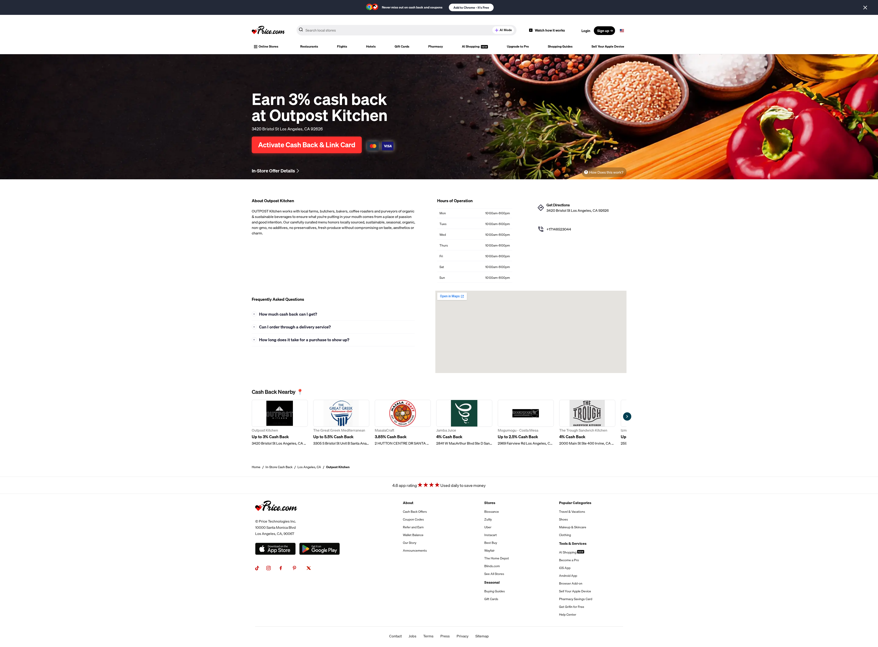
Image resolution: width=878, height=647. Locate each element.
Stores (489, 503)
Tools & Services (572, 543)
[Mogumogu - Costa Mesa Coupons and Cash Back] (526, 423)
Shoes (563, 519)
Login (585, 30)
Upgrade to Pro (518, 46)
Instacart (490, 534)
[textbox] (622, 30)
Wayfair (489, 550)
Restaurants (309, 46)
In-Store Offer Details (273, 170)
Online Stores (268, 46)
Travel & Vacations (572, 511)
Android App (568, 575)
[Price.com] (276, 515)
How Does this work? (606, 172)
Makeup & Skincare (572, 527)
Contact (395, 636)
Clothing (565, 534)
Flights (342, 46)
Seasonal (492, 582)
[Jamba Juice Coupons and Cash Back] (464, 423)
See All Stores (494, 573)
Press (445, 636)
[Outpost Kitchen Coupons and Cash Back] (280, 423)
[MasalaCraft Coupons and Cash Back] (403, 423)
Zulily (488, 519)
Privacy (462, 636)
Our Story (409, 542)
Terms (428, 636)
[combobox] (406, 30)
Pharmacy (435, 46)
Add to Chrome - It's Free (471, 7)
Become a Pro (569, 560)
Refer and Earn (413, 527)
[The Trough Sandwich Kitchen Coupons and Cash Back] (587, 423)
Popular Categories (575, 503)
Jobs (412, 636)
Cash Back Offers (415, 511)
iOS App (564, 567)
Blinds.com (492, 566)
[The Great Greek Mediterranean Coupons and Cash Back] (341, 423)
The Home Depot (496, 558)
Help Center (567, 614)
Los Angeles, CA (309, 467)
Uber (487, 527)
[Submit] (301, 30)
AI (506, 29)
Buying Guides (494, 591)
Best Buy (490, 542)
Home (256, 467)
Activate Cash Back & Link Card (306, 144)
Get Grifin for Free (571, 606)
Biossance (491, 511)
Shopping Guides (560, 46)
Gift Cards (402, 46)
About (408, 503)
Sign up (603, 30)
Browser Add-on (570, 583)
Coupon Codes (413, 519)
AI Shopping (471, 46)
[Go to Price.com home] (268, 30)
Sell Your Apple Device (608, 46)
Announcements (415, 550)
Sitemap (482, 636)
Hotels (371, 46)
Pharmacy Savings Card (575, 598)
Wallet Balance (413, 534)
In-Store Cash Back (278, 467)
